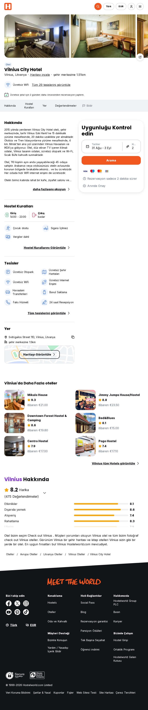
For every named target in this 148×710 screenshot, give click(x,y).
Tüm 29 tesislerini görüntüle (51, 85)
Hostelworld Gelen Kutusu (125, 659)
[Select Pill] (98, 6)
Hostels (52, 602)
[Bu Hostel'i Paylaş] (140, 57)
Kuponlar (59, 692)
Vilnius (8, 74)
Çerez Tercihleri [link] (126, 692)
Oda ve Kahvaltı (57, 621)
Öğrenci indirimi (90, 649)
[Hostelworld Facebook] (9, 603)
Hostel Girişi (121, 640)
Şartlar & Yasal (42, 692)
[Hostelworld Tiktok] (26, 612)
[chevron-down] (44, 492)
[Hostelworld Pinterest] (17, 612)
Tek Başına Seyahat (93, 640)
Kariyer (118, 621)
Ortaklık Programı (124, 649)
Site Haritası (106, 692)
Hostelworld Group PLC (125, 602)
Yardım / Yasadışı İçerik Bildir (58, 649)
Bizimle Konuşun (57, 640)
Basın (117, 611)
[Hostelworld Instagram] (26, 603)
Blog (83, 611)
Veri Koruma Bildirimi (18, 692)
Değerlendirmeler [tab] (66, 105)
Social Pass (88, 602)
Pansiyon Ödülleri (91, 630)
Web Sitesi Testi (86, 692)
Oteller (52, 611)
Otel (8, 64)
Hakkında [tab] (10, 105)
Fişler (70, 692)
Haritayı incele (40, 74)
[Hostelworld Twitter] (17, 603)
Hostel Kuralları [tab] (29, 105)
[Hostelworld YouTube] (9, 612)
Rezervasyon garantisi (94, 621)
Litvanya (21, 74)
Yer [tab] (45, 105)
